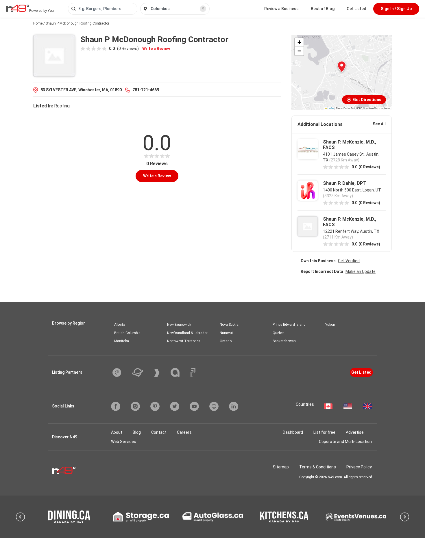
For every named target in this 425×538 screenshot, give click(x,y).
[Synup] (161, 373)
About (116, 432)
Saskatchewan (284, 341)
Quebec (278, 333)
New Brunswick (179, 325)
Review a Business (281, 8)
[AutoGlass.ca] (212, 517)
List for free (324, 432)
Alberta (119, 325)
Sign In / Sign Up (396, 8)
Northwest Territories (183, 341)
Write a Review (156, 48)
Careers (184, 432)
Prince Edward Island (289, 325)
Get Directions (366, 99)
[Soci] (193, 372)
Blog (137, 432)
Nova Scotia (229, 325)
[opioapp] (214, 406)
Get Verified (349, 260)
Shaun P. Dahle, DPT (344, 183)
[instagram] (135, 406)
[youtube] (194, 406)
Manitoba (121, 341)
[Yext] (121, 372)
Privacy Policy (359, 467)
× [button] (203, 8)
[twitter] (174, 406)
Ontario (226, 341)
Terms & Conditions (317, 467)
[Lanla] (179, 372)
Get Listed (356, 8)
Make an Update (360, 271)
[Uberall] (142, 372)
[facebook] (115, 406)
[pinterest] (155, 406)
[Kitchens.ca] (284, 517)
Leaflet (330, 108)
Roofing (62, 106)
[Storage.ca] (141, 517)
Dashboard (293, 432)
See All (379, 124)
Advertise (355, 432)
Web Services (123, 441)
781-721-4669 (145, 90)
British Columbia (127, 333)
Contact (159, 432)
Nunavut (226, 333)
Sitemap (281, 467)
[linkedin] (233, 406)
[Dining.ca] (69, 517)
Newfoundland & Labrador (187, 333)
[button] (341, 66)
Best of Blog (323, 8)
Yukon (330, 325)
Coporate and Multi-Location (345, 441)
